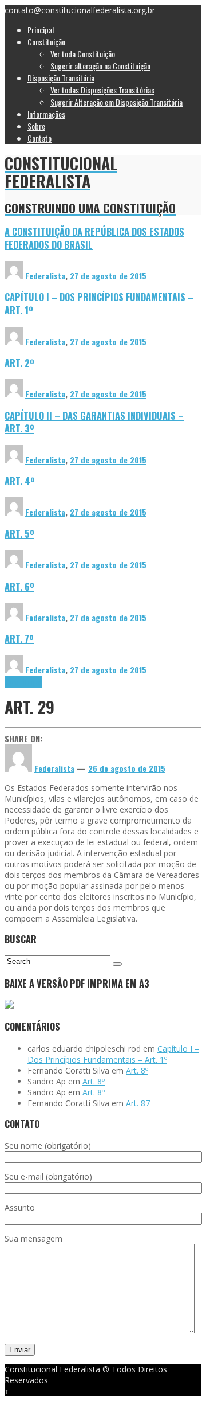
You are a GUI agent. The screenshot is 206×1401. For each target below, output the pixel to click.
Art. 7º (19, 638)
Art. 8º (137, 1070)
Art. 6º (19, 586)
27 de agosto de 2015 (108, 276)
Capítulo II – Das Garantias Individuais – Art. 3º (94, 422)
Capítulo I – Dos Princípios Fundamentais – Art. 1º (99, 303)
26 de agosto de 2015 (126, 768)
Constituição (23, 682)
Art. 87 (138, 1103)
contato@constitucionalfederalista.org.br (80, 10)
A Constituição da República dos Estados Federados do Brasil (94, 238)
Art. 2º (19, 363)
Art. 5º (19, 533)
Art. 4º (20, 481)
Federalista (45, 276)
